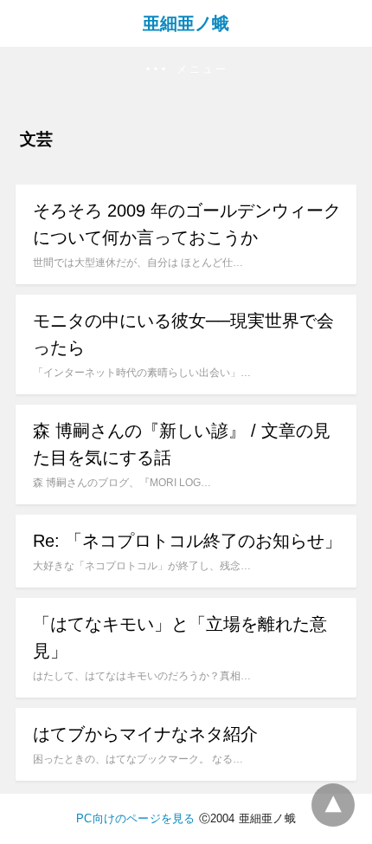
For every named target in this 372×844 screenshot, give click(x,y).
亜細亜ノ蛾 (186, 23)
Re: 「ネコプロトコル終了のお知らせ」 (187, 540)
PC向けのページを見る (135, 818)
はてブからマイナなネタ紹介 (145, 733)
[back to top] (333, 805)
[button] (186, 70)
